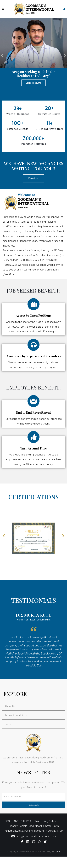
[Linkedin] (28, 841)
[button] (2, 56)
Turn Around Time (33, 448)
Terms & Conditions (16, 715)
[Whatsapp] (39, 841)
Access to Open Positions (33, 315)
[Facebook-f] (22, 841)
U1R (59, 851)
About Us (10, 705)
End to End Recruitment (33, 412)
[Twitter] (45, 841)
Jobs (8, 724)
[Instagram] (33, 841)
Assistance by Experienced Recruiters (33, 356)
